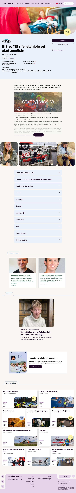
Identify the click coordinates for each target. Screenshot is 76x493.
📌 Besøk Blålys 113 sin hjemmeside (22, 135)
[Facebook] (2, 476)
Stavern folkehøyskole (63, 44)
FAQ (53, 3)
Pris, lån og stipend (35, 3)
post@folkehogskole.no (64, 483)
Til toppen (64, 476)
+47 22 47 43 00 (62, 481)
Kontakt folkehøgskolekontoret (44, 478)
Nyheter (42, 3)
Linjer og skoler (31, 478)
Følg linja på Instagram (58, 50)
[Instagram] (2, 481)
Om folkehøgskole (26, 3)
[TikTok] (2, 486)
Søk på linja (63, 40)
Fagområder (18, 3)
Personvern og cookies (46, 479)
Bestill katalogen (35, 366)
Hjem (15, 81)
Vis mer (38, 135)
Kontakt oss (48, 3)
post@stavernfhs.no (11, 58)
